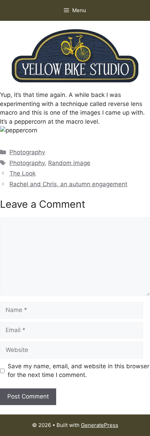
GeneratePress (99, 425)
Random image (69, 162)
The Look (22, 173)
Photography (27, 152)
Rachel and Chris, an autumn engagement (68, 184)
